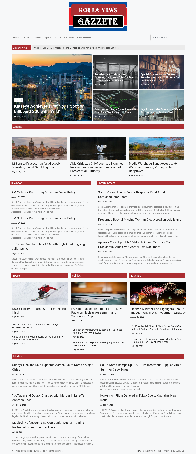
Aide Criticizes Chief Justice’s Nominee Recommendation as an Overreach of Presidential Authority (97, 167)
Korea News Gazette (36, 451)
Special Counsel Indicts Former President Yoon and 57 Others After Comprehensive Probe (160, 77)
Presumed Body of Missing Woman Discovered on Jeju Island (139, 219)
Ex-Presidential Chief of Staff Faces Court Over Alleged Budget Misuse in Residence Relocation (157, 328)
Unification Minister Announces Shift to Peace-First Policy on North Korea (98, 331)
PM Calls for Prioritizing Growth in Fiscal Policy (43, 192)
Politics (57, 37)
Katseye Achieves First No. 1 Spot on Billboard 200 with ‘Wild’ (49, 109)
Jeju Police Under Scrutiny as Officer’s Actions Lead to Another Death (161, 111)
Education (69, 37)
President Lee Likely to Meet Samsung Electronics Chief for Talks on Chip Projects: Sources (114, 77)
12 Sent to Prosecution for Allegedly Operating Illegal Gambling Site (36, 165)
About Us (180, 451)
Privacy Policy (169, 451)
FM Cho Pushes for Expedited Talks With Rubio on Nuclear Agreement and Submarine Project (98, 312)
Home (139, 451)
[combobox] (167, 37)
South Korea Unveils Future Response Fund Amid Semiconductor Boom (115, 111)
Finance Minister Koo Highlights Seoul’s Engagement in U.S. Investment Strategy (158, 310)
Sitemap (157, 451)
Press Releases (84, 37)
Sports (48, 37)
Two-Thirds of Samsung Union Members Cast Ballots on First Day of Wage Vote (156, 340)
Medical (38, 37)
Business (27, 37)
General (16, 37)
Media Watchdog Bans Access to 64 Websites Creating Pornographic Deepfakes (153, 167)
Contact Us (148, 451)
